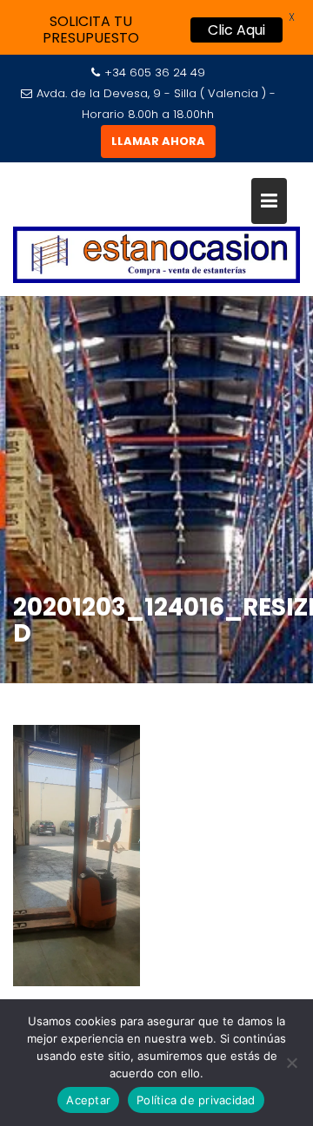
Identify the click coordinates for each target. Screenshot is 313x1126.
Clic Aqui (236, 30)
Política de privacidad (196, 1100)
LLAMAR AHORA (158, 141)
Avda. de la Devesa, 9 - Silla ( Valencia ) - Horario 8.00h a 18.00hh (156, 103)
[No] (291, 1062)
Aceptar (88, 1100)
